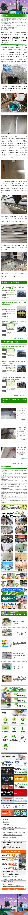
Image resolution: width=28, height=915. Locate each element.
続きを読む (24, 419)
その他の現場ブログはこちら (19, 463)
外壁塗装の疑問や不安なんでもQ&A (12, 835)
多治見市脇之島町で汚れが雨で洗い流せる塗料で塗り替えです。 (21, 453)
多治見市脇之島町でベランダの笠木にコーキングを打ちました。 (14, 497)
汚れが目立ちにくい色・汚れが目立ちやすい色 (19, 655)
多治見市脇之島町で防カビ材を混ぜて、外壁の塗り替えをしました (21, 433)
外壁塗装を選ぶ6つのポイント (11, 829)
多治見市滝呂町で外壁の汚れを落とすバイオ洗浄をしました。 (14, 494)
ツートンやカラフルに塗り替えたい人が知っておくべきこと (19, 678)
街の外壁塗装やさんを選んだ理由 (11, 827)
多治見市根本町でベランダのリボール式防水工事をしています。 (21, 414)
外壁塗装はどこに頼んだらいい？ (11, 876)
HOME (2, 32)
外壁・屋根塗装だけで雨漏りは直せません (14, 832)
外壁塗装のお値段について (10, 837)
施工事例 (5, 819)
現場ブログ (9, 32)
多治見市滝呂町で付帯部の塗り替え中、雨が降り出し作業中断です (14, 501)
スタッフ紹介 (6, 840)
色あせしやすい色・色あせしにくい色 (18, 667)
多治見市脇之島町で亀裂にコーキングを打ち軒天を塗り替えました (14, 487)
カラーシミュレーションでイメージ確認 (19, 633)
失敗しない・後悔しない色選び (19, 622)
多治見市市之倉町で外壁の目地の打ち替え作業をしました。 (14, 490)
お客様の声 (6, 824)
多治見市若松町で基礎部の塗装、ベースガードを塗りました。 (14, 481)
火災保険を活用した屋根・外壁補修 (12, 879)
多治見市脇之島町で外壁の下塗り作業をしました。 (14, 484)
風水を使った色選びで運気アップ (19, 644)
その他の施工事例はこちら (20, 338)
